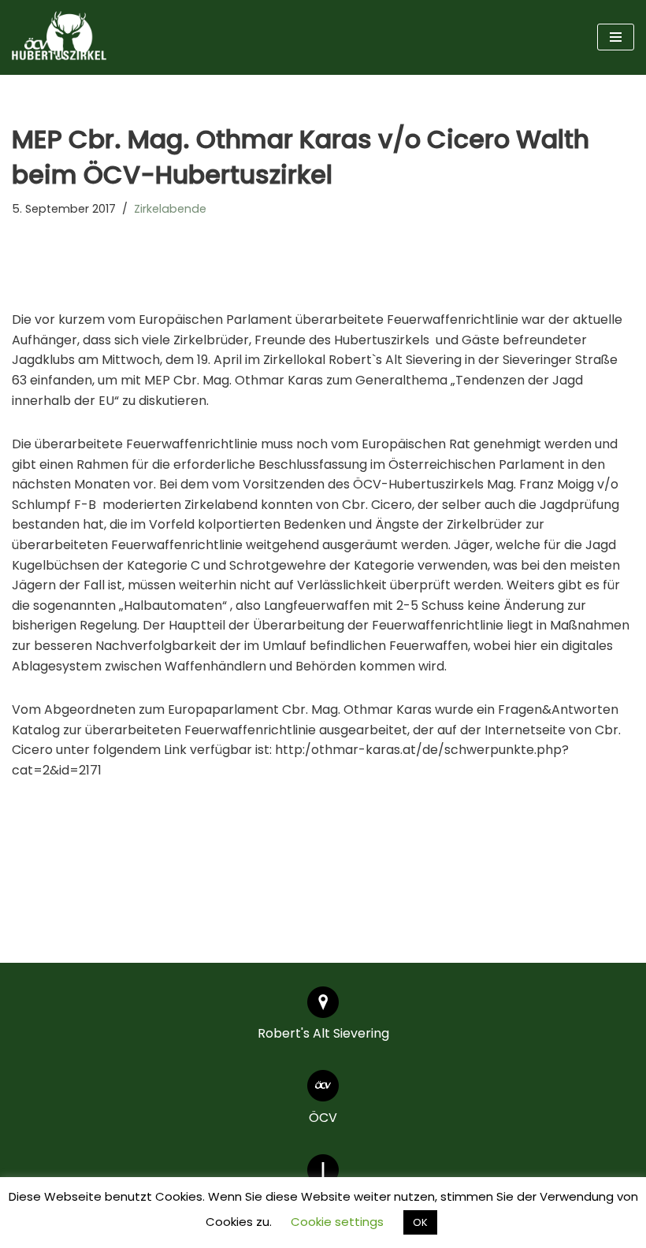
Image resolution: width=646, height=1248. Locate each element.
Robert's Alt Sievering (323, 1033)
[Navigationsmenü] (615, 37)
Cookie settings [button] (337, 1221)
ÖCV (323, 1118)
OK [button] (420, 1222)
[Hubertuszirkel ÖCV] (59, 37)
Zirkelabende (170, 209)
